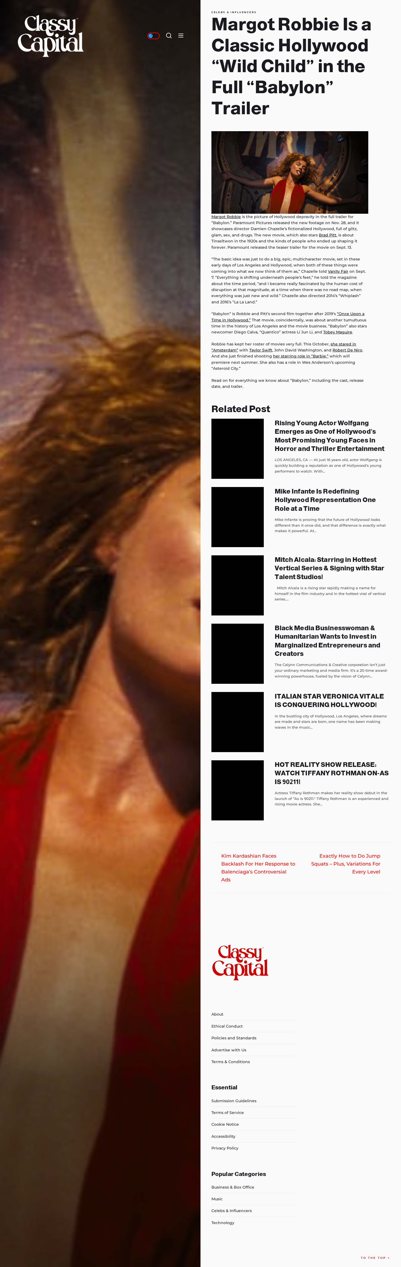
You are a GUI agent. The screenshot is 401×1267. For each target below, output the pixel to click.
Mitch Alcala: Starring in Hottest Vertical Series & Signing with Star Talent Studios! (330, 568)
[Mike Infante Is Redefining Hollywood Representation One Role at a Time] (237, 517)
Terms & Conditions (230, 1061)
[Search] (169, 36)
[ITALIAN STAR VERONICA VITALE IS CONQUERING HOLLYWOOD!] (237, 722)
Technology (222, 1222)
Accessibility (223, 1136)
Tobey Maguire (337, 332)
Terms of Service (227, 1112)
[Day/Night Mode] (153, 36)
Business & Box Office (232, 1187)
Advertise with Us (228, 1050)
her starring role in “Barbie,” (300, 356)
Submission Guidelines (233, 1100)
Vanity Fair (338, 271)
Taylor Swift (260, 350)
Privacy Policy (224, 1148)
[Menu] (181, 36)
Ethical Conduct (227, 1026)
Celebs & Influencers (234, 12)
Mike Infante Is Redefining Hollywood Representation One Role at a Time (325, 500)
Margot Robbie (226, 216)
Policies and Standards (233, 1038)
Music (217, 1198)
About (217, 1014)
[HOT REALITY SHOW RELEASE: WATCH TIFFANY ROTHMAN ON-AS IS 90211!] (237, 790)
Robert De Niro (347, 350)
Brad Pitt (327, 235)
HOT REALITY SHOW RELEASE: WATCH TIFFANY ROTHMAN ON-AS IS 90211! (332, 773)
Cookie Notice (225, 1124)
